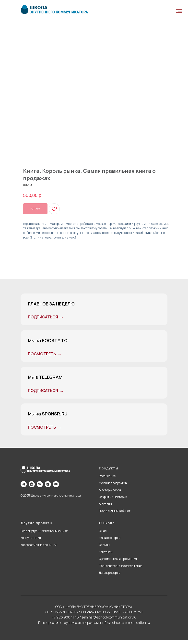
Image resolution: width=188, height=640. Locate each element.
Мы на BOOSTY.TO (48, 340)
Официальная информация (118, 559)
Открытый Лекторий (113, 497)
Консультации (31, 538)
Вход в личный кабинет (114, 511)
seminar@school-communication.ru (109, 617)
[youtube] (56, 484)
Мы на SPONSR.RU (47, 414)
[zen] (48, 484)
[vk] (40, 484)
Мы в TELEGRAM (45, 377)
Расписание (107, 476)
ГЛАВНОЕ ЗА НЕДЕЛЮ (51, 304)
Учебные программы (113, 483)
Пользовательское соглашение (120, 566)
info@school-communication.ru (126, 622)
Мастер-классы (110, 490)
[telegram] (24, 484)
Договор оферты (109, 573)
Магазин (105, 504)
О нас (102, 531)
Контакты (106, 552)
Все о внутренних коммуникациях (44, 531)
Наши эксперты (109, 538)
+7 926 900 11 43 (65, 617)
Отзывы (104, 545)
